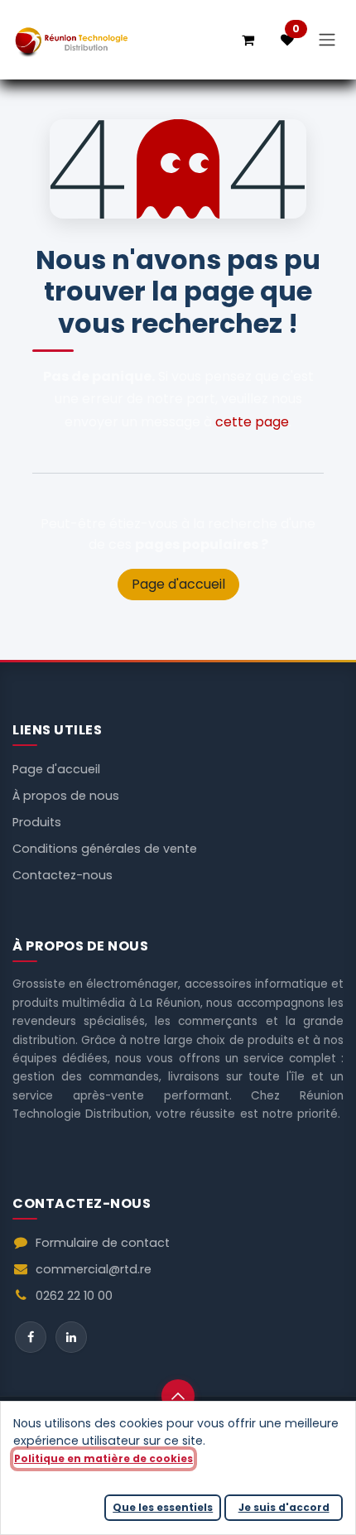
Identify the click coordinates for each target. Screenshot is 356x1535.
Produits (36, 822)
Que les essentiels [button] (163, 1507)
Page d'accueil (178, 584)
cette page (252, 421)
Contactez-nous (62, 875)
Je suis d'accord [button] (284, 1507)
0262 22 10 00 (74, 1295)
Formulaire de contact (103, 1242)
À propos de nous (65, 795)
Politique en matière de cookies (103, 1458)
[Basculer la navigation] (327, 40)
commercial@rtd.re (94, 1269)
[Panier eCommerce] (247, 39)
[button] (178, 1395)
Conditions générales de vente (104, 848)
